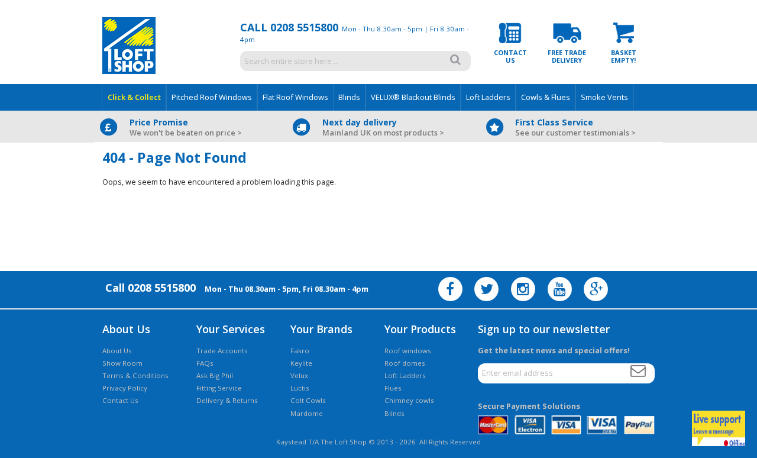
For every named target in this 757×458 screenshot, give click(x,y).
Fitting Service (219, 387)
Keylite (301, 363)
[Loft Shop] (129, 71)
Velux (299, 375)
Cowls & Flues (545, 97)
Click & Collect (134, 97)
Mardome (306, 413)
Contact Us (120, 400)
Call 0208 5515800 (289, 27)
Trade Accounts (222, 350)
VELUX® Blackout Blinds (413, 97)
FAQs (204, 363)
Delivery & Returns (227, 400)
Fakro (299, 350)
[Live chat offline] (718, 428)
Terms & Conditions (135, 375)
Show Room (122, 363)
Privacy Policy (124, 387)
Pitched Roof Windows (212, 97)
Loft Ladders (488, 97)
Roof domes (404, 363)
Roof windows (407, 350)
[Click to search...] (455, 60)
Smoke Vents (604, 97)
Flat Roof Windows (295, 97)
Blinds (349, 97)
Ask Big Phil (214, 375)
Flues (393, 387)
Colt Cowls (308, 400)
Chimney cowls (409, 400)
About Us (117, 350)
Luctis (299, 387)
